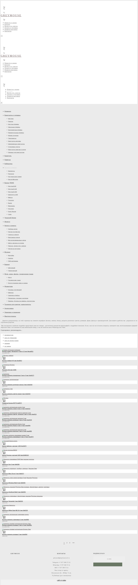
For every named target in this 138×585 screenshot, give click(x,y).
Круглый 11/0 (12, 189)
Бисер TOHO (9, 183)
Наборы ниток (12, 229)
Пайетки (8, 160)
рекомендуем (9, 335)
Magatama (11, 206)
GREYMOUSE (11, 15)
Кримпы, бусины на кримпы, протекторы (21, 301)
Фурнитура (9, 286)
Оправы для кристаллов (16, 152)
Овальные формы (14, 127)
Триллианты (12, 138)
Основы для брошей (14, 290)
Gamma (10, 258)
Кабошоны (8, 164)
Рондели (11, 174)
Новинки (8, 111)
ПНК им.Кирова (13, 261)
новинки (7, 343)
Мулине (7, 252)
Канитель (8, 156)
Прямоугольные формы (16, 132)
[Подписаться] (107, 564)
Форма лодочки (13, 135)
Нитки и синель (10, 225)
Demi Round (12, 211)
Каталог (7, 24)
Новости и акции (11, 23)
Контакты (8, 31)
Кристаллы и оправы (13, 115)
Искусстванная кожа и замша (18, 283)
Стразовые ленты (14, 147)
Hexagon (11, 208)
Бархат (7, 264)
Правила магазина (11, 29)
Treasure (11, 200)
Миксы (10, 197)
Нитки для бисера (14, 232)
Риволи (10, 121)
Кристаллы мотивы (14, 141)
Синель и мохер (13, 234)
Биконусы (11, 171)
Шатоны (11, 118)
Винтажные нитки (14, 237)
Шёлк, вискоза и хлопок (16, 243)
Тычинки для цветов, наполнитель (18, 304)
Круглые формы (13, 124)
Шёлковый (11, 268)
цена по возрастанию (11, 340)
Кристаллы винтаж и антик (17, 149)
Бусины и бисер (11, 167)
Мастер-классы (10, 316)
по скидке (8, 346)
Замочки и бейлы (14, 295)
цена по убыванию (11, 338)
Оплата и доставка (11, 28)
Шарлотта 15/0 (13, 194)
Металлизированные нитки (17, 240)
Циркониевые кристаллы (16, 144)
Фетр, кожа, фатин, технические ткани (19, 274)
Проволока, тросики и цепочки (18, 298)
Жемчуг (7, 221)
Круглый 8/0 (12, 186)
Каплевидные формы (15, 130)
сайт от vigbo (61, 580)
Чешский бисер (10, 218)
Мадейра (11, 255)
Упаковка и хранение (12, 312)
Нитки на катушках (14, 248)
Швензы (11, 292)
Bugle (10, 203)
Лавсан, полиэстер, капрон (17, 246)
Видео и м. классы (11, 26)
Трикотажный (12, 270)
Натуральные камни (14, 176)
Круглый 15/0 (12, 192)
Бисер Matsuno (13, 179)
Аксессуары (9, 308)
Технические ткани (14, 280)
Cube (10, 214)
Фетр (10, 277)
